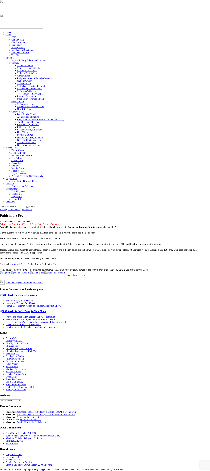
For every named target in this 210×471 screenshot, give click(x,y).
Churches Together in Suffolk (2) (21, 351)
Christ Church (23, 76)
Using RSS (16, 199)
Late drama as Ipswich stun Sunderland (23, 324)
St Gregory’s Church (26, 91)
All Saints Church (25, 65)
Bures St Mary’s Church (28, 124)
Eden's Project (12, 353)
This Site (15, 55)
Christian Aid (17, 160)
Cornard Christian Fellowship (30, 106)
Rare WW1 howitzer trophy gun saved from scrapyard (30, 319)
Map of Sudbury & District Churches (28, 60)
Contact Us (16, 194)
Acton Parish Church (26, 142)
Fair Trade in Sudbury (16, 356)
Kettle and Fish (12, 457)
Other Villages (17, 111)
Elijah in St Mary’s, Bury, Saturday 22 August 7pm (29, 465)
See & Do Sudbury (14, 382)
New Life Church (25, 109)
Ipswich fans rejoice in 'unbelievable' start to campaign (30, 327)
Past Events (27, 209)
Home (8, 32)
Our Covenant (17, 40)
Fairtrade (15, 165)
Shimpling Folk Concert (28, 417)
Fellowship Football (15, 359)
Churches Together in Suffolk (19, 348)
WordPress (16, 469)
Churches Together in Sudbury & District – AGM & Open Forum (46, 412)
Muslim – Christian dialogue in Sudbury (24, 438)
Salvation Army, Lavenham (29, 129)
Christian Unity (13, 346)
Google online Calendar (22, 186)
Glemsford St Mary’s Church (30, 137)
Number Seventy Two (16, 374)
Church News (14, 209)
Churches (10, 58)
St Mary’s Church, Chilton (29, 68)
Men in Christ (17, 168)
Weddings (10, 201)
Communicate (12, 189)
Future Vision (17, 150)
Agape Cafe (11, 338)
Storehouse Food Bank (16, 384)
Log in (26, 469)
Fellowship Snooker (15, 361)
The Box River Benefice (28, 122)
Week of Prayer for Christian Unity (27, 176)
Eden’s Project (17, 158)
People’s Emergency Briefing (19, 462)
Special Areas (12, 147)
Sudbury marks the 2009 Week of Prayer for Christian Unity (33, 435)
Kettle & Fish (17, 171)
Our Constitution (19, 42)
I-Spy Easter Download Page (24, 181)
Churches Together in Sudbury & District (24, 282)
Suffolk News (38, 311)
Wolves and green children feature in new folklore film (30, 317)
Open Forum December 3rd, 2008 (21, 433)
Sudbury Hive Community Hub (20, 387)
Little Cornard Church (27, 127)
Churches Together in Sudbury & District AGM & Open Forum (46, 414)
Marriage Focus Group (16, 369)
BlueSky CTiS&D (14, 341)
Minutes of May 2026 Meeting (19, 300)
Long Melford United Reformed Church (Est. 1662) (40, 119)
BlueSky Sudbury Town (17, 343)
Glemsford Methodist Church (30, 140)
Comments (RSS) (52, 469)
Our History (16, 45)
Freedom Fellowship (26, 96)
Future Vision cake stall (30, 419)
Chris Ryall (118, 469)
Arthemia (66, 469)
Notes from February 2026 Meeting (22, 303)
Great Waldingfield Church (29, 145)
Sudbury (15, 63)
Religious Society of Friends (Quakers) (34, 78)
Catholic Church (24, 81)
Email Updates (18, 191)
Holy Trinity (22, 132)
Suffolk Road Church (27, 70)
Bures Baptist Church (27, 114)
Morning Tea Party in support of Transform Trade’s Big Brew (33, 306)
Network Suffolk (13, 371)
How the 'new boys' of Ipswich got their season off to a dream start (36, 322)
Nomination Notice (20, 52)
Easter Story (16, 163)
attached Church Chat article (25, 264)
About (8, 34)
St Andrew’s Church (26, 104)
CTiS (13, 37)
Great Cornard (17, 101)
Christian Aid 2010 (14, 441)
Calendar (10, 183)
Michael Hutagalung (88, 469)
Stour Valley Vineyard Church (30, 99)
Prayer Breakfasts (19, 173)
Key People (16, 196)
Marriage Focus (18, 153)
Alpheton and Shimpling (28, 117)
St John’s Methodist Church (29, 88)
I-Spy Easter (11, 178)
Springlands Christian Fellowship (32, 86)
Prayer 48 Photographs (33, 93)
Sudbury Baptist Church (28, 73)
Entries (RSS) (36, 469)
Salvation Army (24, 83)
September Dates (13, 459)
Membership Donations (22, 50)
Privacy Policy (18, 47)
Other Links (11, 377)
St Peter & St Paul (25, 135)
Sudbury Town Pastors (21, 155)
